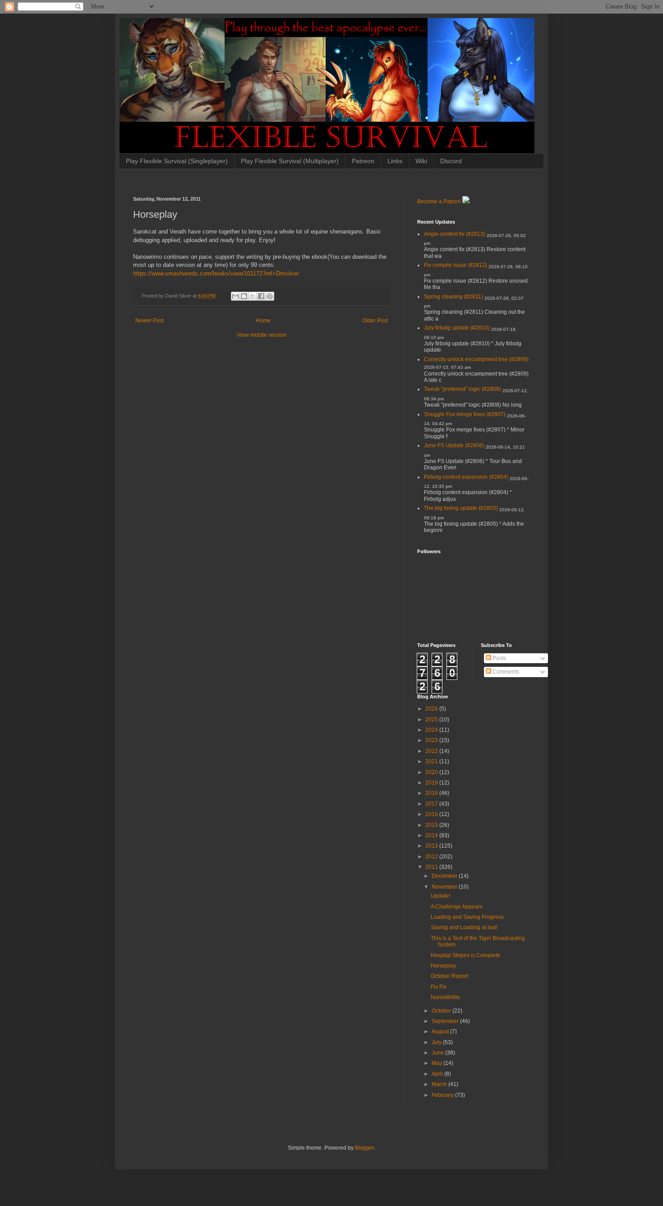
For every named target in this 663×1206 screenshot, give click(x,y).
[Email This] (235, 296)
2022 (432, 751)
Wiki (421, 161)
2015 (432, 825)
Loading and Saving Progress (467, 917)
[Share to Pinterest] (269, 296)
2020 (432, 772)
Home (263, 320)
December (445, 876)
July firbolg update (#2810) (457, 328)
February (443, 1095)
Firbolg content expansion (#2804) (466, 477)
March (440, 1084)
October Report (449, 976)
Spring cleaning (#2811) (453, 296)
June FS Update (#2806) (454, 445)
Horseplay (443, 966)
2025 (432, 719)
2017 (432, 804)
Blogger (364, 1148)
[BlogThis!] (244, 296)
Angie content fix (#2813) (454, 234)
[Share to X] (252, 296)
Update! (440, 896)
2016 (432, 814)
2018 (432, 793)
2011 (432, 867)
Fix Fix (439, 987)
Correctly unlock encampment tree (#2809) (476, 359)
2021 (432, 761)
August (441, 1031)
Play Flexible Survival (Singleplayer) (177, 161)
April (438, 1074)
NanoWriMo (445, 997)
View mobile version (261, 335)
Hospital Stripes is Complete (465, 955)
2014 (432, 835)
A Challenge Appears (457, 906)
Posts (498, 658)
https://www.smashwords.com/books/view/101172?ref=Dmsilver (216, 273)
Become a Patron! (439, 201)
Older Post (375, 320)
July (437, 1042)
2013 (432, 846)
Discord (451, 161)
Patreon (363, 161)
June (438, 1053)
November (445, 887)
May (437, 1063)
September (446, 1021)
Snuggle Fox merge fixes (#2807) (465, 414)
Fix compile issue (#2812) (455, 265)
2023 (432, 740)
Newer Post (149, 320)
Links (394, 161)
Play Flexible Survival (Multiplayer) (290, 161)
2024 (432, 730)
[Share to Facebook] (261, 296)
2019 (432, 783)
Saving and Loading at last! (464, 927)
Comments (505, 672)
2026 (432, 709)
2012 (432, 856)
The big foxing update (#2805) (461, 508)
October (442, 1011)
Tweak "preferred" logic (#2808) (462, 389)
